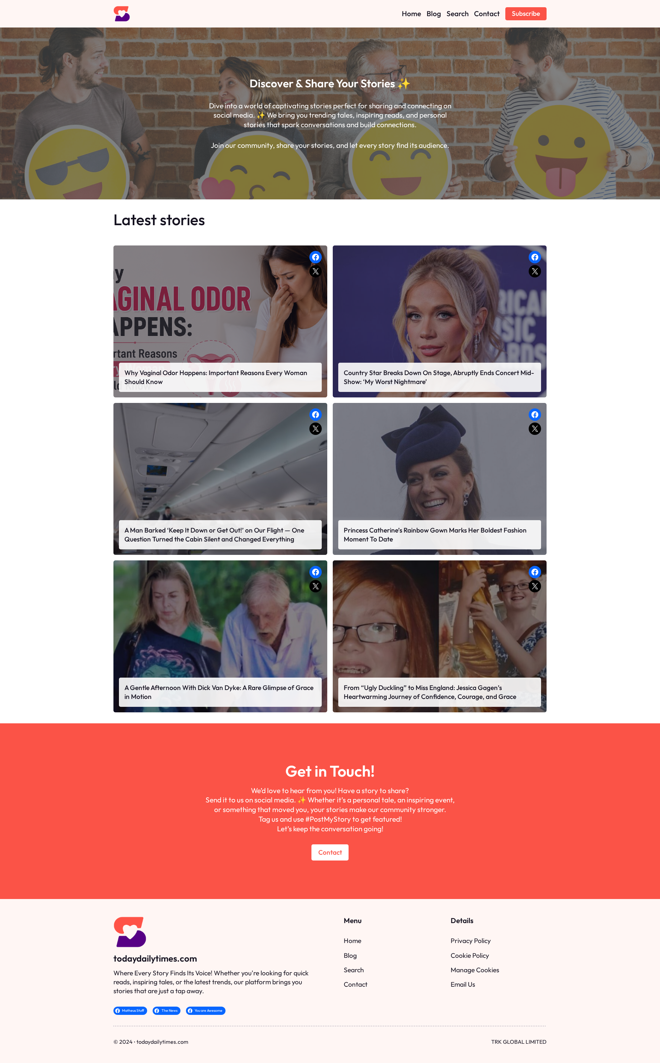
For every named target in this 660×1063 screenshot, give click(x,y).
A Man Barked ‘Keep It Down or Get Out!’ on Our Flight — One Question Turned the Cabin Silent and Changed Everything (214, 534)
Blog (350, 955)
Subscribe (526, 13)
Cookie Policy (470, 955)
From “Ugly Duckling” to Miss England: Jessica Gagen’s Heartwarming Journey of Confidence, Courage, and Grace (430, 692)
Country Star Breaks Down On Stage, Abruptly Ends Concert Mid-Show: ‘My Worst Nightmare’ (439, 377)
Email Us (463, 984)
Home (352, 940)
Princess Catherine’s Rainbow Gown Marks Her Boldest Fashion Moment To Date (435, 534)
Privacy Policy (471, 940)
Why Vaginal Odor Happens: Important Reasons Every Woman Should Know (215, 377)
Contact (330, 852)
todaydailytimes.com (155, 958)
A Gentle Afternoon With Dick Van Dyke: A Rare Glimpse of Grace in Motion (219, 692)
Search (354, 970)
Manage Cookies (475, 970)
